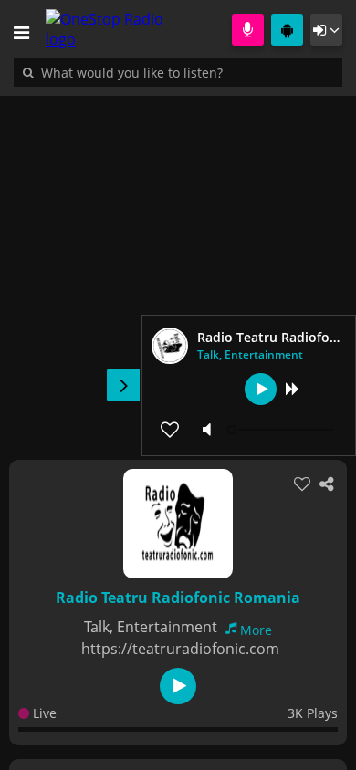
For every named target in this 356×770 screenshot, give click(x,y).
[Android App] (287, 30)
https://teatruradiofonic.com (180, 649)
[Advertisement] (178, 268)
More (256, 630)
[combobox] (187, 72)
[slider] (283, 430)
